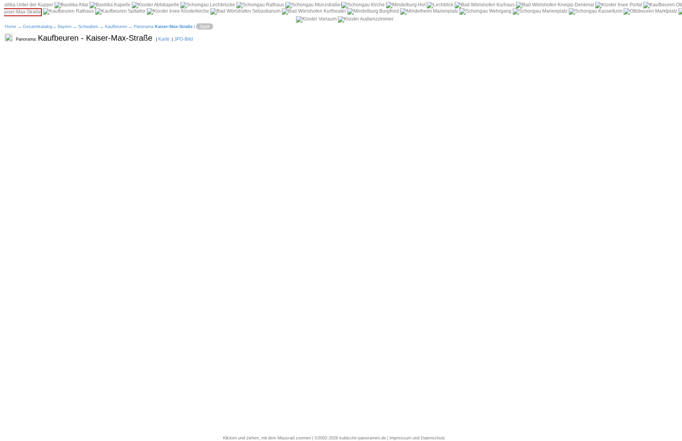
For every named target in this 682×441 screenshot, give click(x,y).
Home (10, 26)
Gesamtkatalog (37, 26)
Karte (164, 39)
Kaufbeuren (116, 26)
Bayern (64, 26)
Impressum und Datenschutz (417, 437)
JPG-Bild (183, 39)
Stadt (205, 26)
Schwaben (88, 26)
